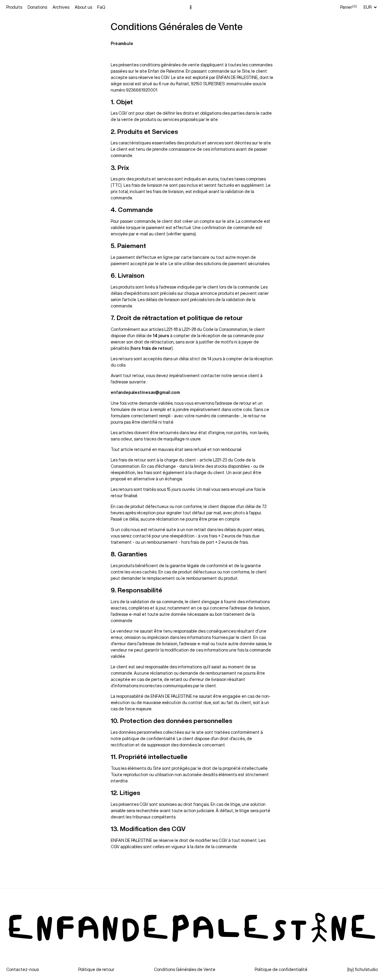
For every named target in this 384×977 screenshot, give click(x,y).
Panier (348, 6)
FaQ (101, 7)
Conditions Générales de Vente (184, 969)
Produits (14, 7)
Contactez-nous (22, 969)
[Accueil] (192, 7)
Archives (60, 7)
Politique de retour (96, 969)
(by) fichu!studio (362, 969)
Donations (37, 7)
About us (83, 7)
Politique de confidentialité (281, 969)
